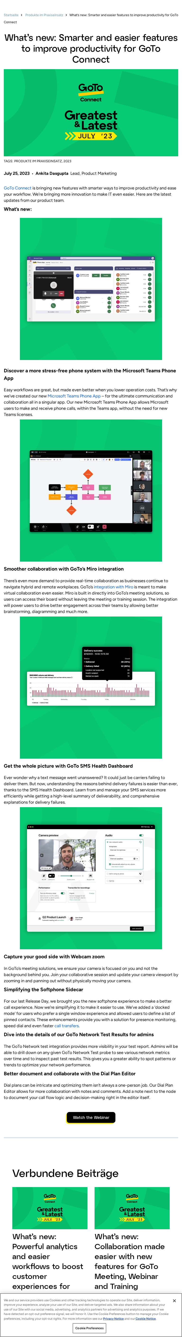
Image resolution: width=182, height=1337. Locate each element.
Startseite (11, 15)
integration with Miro (113, 587)
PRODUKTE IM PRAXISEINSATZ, (38, 161)
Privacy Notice (113, 1318)
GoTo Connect (18, 188)
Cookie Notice (146, 1318)
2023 (67, 161)
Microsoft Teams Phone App (74, 396)
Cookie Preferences (89, 1328)
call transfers (66, 1025)
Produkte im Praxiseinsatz (44, 15)
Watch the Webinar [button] (91, 1117)
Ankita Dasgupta (52, 173)
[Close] (174, 1301)
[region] (91, 1315)
